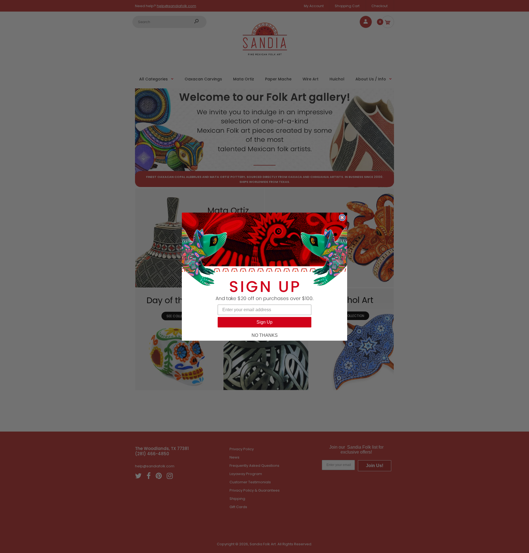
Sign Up (264, 322)
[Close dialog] (342, 217)
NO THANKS (265, 335)
